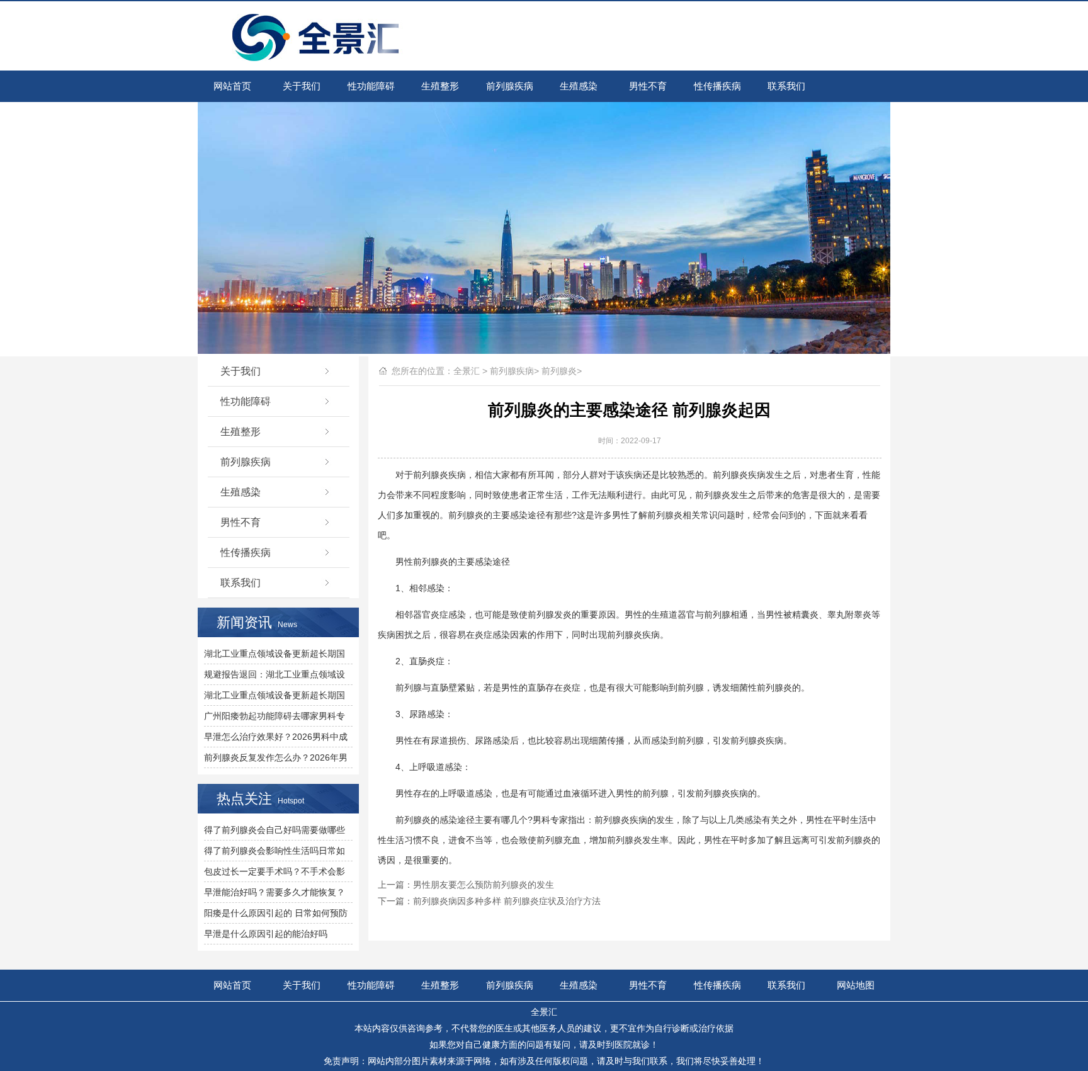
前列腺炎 (559, 371)
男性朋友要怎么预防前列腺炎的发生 (483, 885)
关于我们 (301, 86)
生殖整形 (440, 86)
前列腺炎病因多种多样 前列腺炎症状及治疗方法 (507, 901)
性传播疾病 (717, 86)
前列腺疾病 (509, 86)
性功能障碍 (371, 86)
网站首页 (232, 86)
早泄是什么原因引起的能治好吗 (265, 934)
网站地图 (856, 985)
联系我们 (786, 86)
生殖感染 (579, 86)
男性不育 (648, 86)
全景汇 (466, 371)
